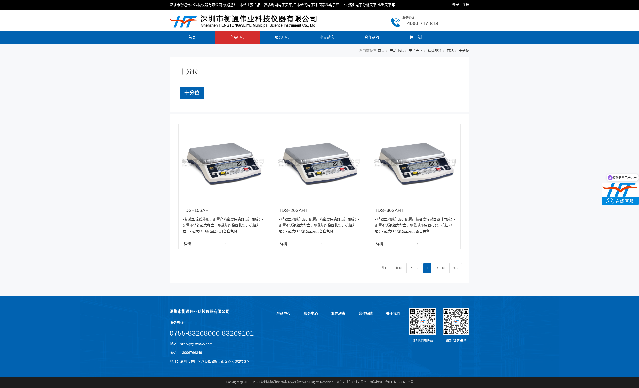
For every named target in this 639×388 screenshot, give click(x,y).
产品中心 (237, 37)
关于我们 (416, 37)
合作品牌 (371, 37)
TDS (450, 51)
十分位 (191, 93)
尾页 (456, 268)
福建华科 (435, 51)
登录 (455, 5)
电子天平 (416, 51)
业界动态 (327, 37)
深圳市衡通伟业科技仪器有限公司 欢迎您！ (203, 5)
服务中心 (282, 37)
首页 (192, 37)
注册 (465, 5)
